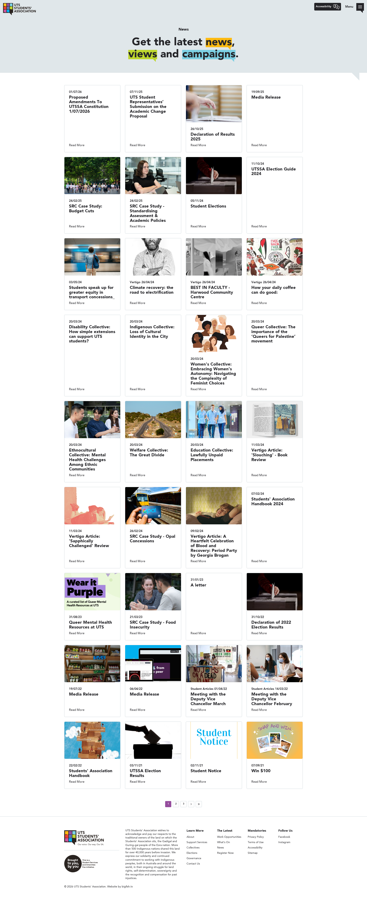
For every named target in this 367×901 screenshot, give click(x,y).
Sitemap (253, 853)
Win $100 (260, 771)
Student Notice (206, 771)
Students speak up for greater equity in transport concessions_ (92, 292)
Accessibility (255, 847)
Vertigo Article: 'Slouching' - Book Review (269, 455)
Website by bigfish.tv (120, 886)
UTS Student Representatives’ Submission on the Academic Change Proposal (148, 106)
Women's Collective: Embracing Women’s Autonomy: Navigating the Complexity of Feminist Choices (213, 373)
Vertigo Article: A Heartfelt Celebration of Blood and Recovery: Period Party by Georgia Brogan (214, 546)
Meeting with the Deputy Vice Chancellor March (208, 699)
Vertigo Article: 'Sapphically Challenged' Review (89, 541)
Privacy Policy (256, 837)
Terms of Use (256, 842)
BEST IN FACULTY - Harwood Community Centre (212, 292)
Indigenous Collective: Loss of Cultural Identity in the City (152, 332)
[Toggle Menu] (360, 7)
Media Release (266, 97)
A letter (198, 585)
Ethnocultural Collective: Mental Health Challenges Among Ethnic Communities (87, 459)
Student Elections (208, 206)
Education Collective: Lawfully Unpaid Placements (212, 455)
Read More (76, 145)
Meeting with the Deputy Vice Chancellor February (271, 699)
